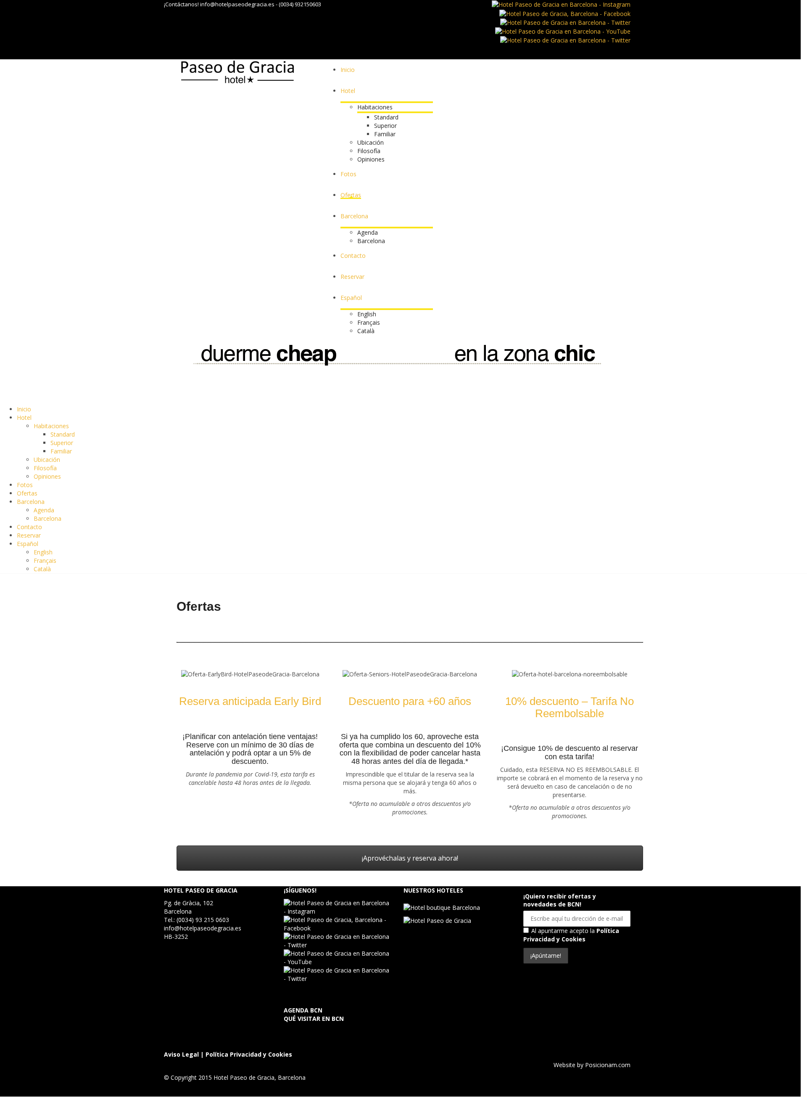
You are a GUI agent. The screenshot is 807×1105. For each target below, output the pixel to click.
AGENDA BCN (303, 1010)
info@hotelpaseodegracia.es (237, 4)
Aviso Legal (181, 1054)
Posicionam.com (607, 1065)
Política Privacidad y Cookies (571, 935)
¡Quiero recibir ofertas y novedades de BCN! (559, 900)
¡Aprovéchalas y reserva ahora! (410, 858)
